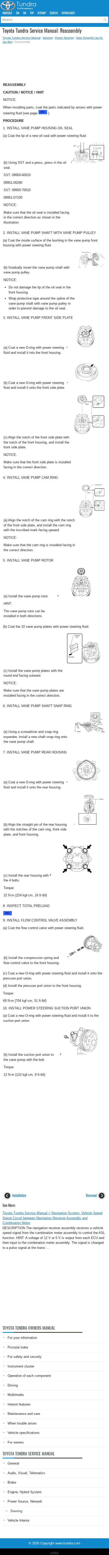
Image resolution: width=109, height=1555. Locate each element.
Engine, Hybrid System (25, 1492)
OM (17, 13)
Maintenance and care (24, 1414)
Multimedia (16, 1395)
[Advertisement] (54, 61)
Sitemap (42, 13)
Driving (13, 1385)
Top (32, 13)
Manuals (7, 13)
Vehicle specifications (24, 1433)
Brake (12, 1482)
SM (24, 13)
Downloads (68, 13)
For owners (16, 1442)
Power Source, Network (25, 1501)
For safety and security (25, 1357)
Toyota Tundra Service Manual (21, 37)
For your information (22, 1338)
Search (54, 13)
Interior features (19, 1404)
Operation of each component (29, 1376)
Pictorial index (18, 1347)
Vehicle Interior (18, 1520)
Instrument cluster (21, 1366)
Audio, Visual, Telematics (26, 1473)
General (13, 1463)
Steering (48, 37)
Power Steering (64, 37)
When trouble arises (22, 1423)
